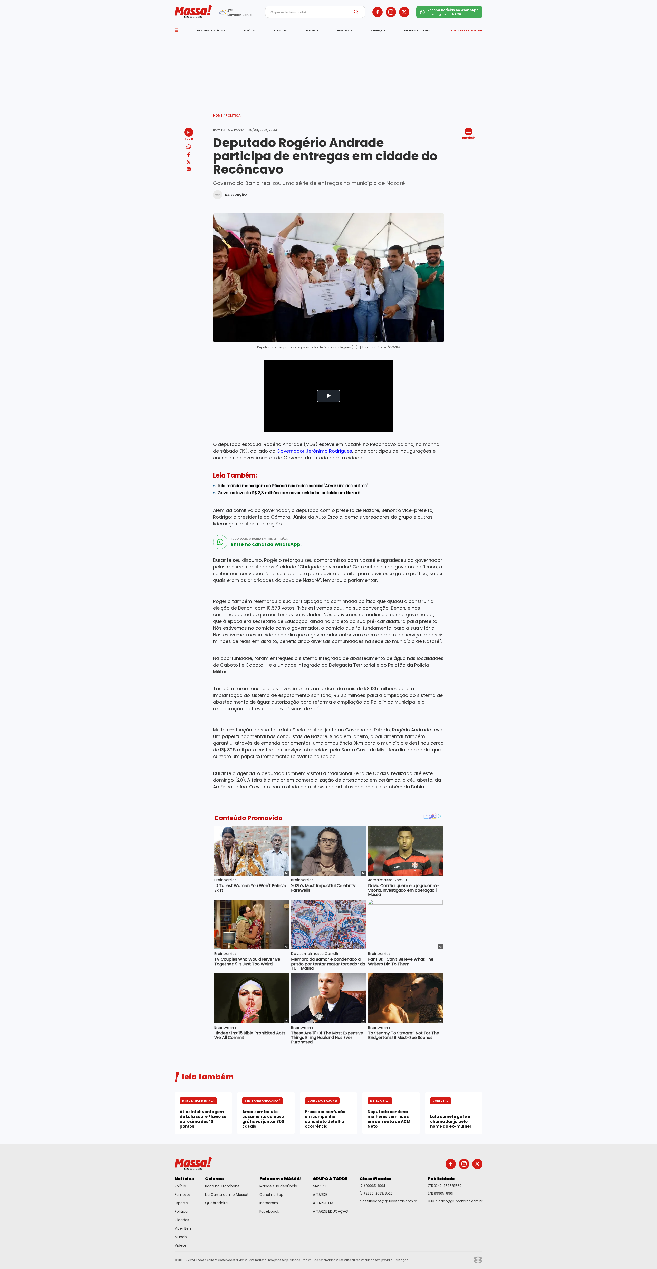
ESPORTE (311, 30)
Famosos (183, 1194)
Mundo (181, 1236)
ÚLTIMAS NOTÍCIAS (211, 30)
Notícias (184, 1179)
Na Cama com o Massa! (226, 1194)
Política (233, 115)
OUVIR (188, 139)
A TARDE (320, 1194)
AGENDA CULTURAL (418, 30)
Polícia (180, 1186)
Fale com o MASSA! (280, 1179)
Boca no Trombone (222, 1186)
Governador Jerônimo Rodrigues (314, 451)
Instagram (268, 1203)
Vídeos (181, 1245)
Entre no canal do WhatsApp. (266, 544)
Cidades (182, 1220)
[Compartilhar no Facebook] (188, 155)
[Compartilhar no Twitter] (189, 162)
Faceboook (269, 1211)
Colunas (214, 1179)
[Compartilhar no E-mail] (189, 169)
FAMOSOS (344, 30)
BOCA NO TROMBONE (466, 30)
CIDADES (280, 30)
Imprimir (468, 137)
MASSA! (319, 1186)
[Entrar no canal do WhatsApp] (220, 542)
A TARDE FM (323, 1203)
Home (219, 115)
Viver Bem (183, 1228)
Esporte (181, 1203)
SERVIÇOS (378, 30)
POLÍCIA (250, 30)
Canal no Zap (271, 1194)
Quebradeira (216, 1203)
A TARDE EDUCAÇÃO (330, 1211)
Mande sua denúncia (278, 1186)
